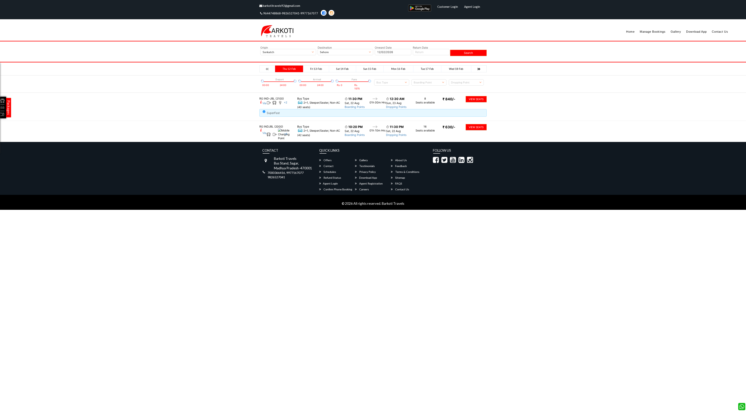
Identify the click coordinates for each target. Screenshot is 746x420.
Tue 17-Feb (427, 68)
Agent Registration (371, 183)
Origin (264, 47)
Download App (696, 31)
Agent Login (472, 6)
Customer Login (447, 6)
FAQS (398, 183)
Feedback (401, 166)
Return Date (420, 47)
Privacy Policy (367, 171)
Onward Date (383, 47)
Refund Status (332, 177)
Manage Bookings (653, 31)
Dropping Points (396, 106)
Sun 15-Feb (369, 68)
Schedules (329, 171)
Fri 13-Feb (316, 68)
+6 (285, 134)
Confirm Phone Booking (337, 189)
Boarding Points (355, 106)
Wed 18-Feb (456, 68)
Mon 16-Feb (398, 68)
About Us (401, 160)
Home (630, 31)
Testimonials (367, 166)
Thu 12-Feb (289, 68)
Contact (328, 166)
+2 (285, 102)
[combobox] (391, 82)
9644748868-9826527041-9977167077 (290, 13)
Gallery (676, 31)
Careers (364, 189)
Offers (327, 160)
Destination (325, 47)
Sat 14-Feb (342, 68)
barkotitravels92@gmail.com (281, 5)
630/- (449, 127)
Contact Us (720, 31)
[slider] (262, 81)
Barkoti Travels (393, 203)
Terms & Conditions (407, 171)
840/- (449, 99)
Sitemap (400, 177)
